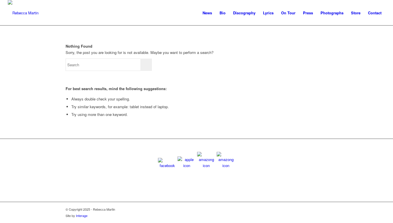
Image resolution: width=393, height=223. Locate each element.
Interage (81, 215)
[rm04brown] (23, 13)
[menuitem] (207, 13)
